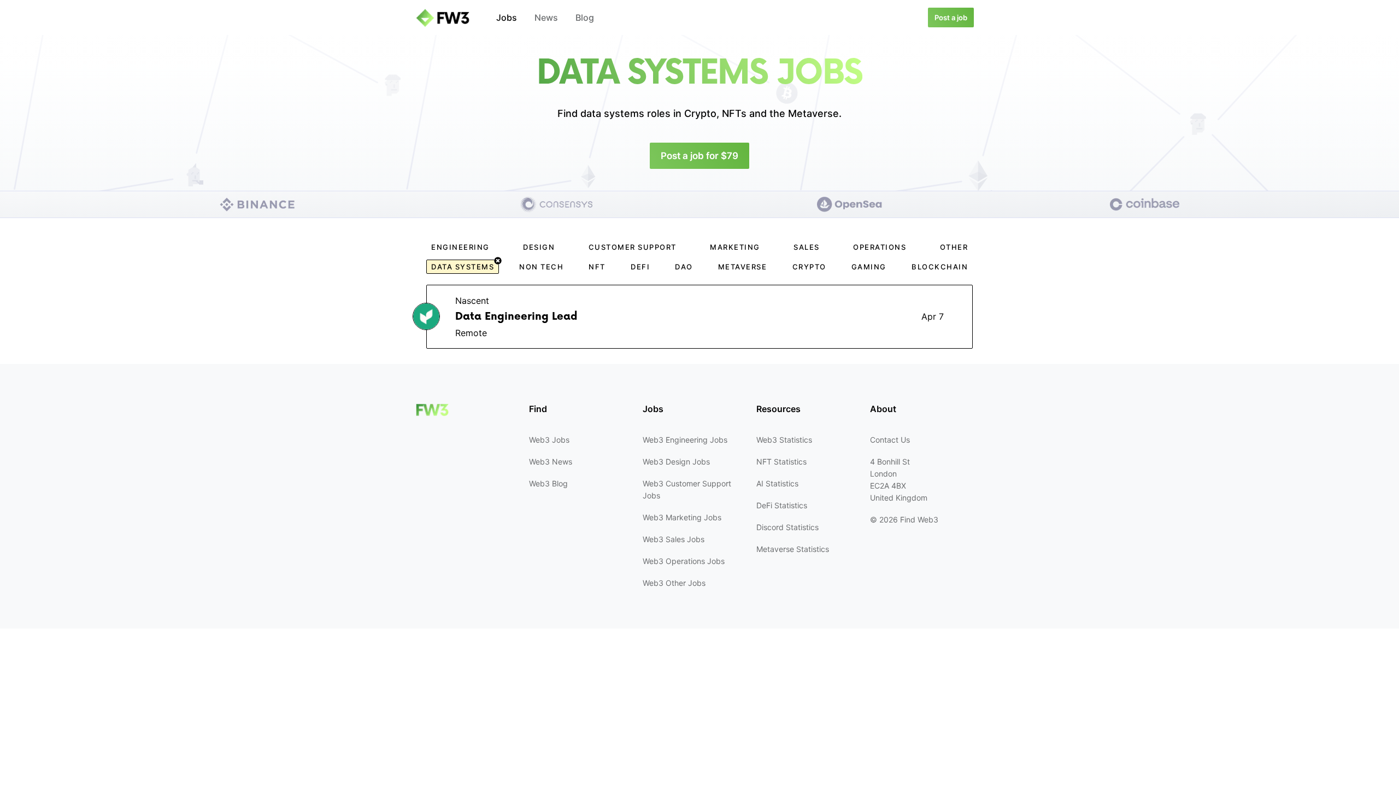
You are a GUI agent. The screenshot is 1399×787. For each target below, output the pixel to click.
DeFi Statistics (781, 505)
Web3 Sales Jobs (673, 539)
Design (539, 247)
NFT (597, 266)
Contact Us (890, 439)
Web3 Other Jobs (674, 583)
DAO (684, 266)
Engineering (460, 247)
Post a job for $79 (699, 155)
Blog (584, 17)
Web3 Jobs (549, 439)
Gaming (868, 266)
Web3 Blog (548, 483)
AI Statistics (777, 483)
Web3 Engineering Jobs (685, 439)
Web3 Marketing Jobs (682, 517)
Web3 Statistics (784, 439)
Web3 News (550, 461)
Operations (879, 247)
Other (954, 247)
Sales (806, 247)
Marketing (735, 247)
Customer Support (633, 247)
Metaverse (742, 266)
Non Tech (541, 266)
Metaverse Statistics (792, 549)
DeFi (640, 266)
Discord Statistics (787, 527)
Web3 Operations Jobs (684, 561)
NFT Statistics (781, 461)
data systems (462, 266)
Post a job (950, 17)
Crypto (809, 266)
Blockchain (940, 266)
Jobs (506, 17)
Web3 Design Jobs (676, 461)
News (546, 17)
